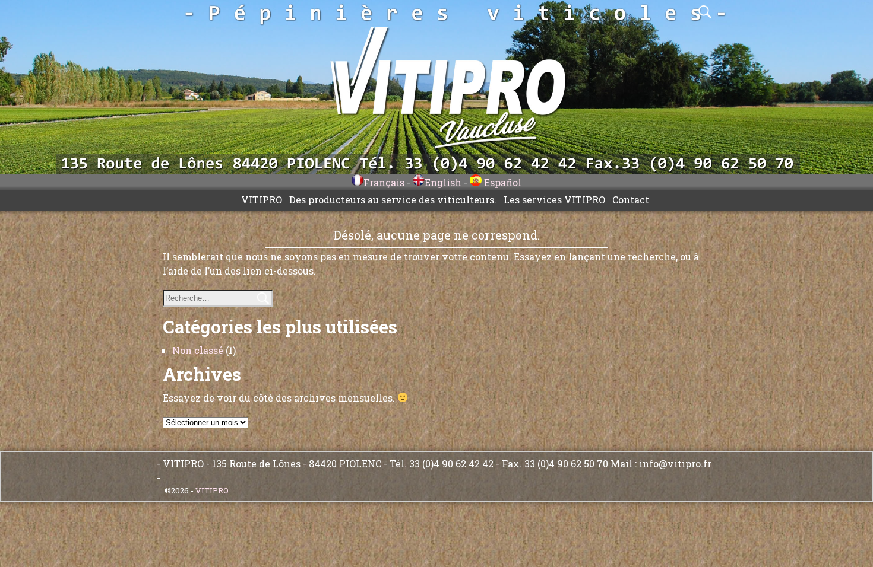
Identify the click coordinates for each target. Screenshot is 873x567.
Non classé (197, 350)
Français (383, 182)
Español (501, 182)
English (443, 182)
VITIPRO (261, 199)
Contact (630, 199)
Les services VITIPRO (554, 199)
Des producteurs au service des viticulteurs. (392, 199)
